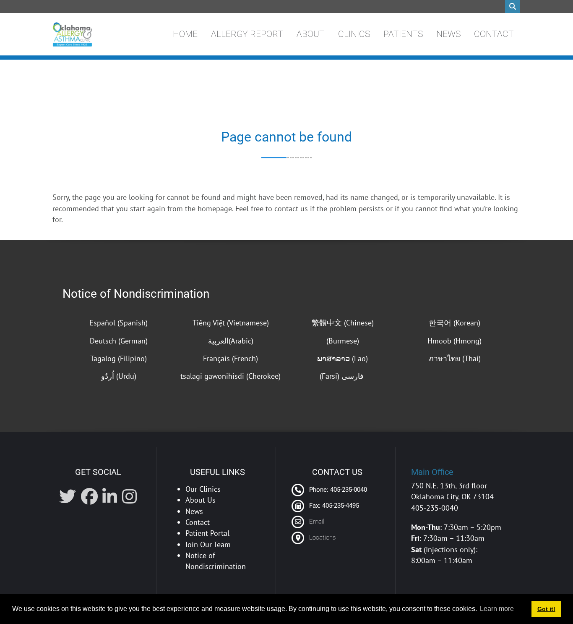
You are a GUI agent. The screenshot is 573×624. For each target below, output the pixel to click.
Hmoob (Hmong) (454, 341)
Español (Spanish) (118, 323)
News (448, 34)
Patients (403, 34)
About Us (200, 500)
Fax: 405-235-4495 (333, 505)
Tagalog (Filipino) (118, 358)
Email (316, 521)
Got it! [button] (546, 609)
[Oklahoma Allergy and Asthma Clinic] (72, 34)
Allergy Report (247, 34)
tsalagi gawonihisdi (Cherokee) (230, 376)
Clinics (354, 34)
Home (185, 34)
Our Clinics (203, 489)
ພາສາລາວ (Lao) (342, 358)
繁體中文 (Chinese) (343, 323)
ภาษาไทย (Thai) (455, 358)
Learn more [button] (497, 608)
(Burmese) (342, 341)
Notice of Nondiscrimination (136, 294)
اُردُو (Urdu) (118, 376)
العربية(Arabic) (230, 341)
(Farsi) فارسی (343, 376)
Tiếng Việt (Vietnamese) (231, 323)
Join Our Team (208, 544)
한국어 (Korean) (454, 323)
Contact (494, 34)
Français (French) (230, 358)
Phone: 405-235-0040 (337, 489)
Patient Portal (207, 533)
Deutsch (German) (119, 341)
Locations (322, 537)
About (311, 34)
